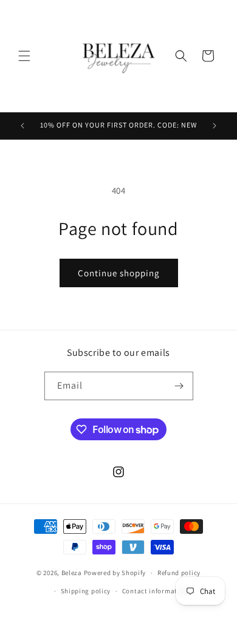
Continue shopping (119, 273)
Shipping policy (86, 591)
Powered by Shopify (115, 572)
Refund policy (179, 572)
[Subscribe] (179, 386)
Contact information (155, 591)
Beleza (72, 572)
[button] (24, 56)
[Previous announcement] (22, 125)
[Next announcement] (214, 125)
